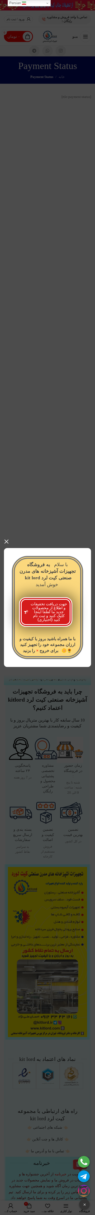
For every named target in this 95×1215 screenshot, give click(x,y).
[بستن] (6, 541)
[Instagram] (84, 1191)
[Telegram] (84, 1176)
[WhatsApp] (84, 1162)
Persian (15, 3)
